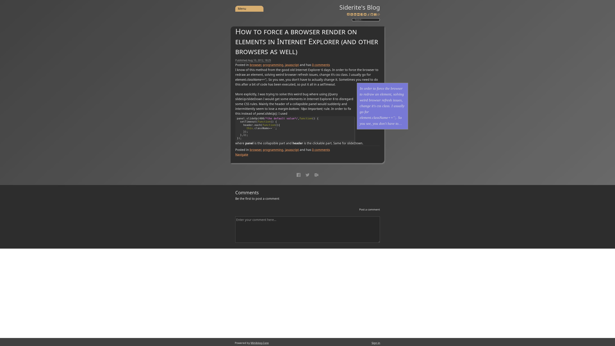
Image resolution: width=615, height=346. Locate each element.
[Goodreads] (375, 14)
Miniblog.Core (260, 343)
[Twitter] (365, 14)
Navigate (241, 154)
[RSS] (351, 14)
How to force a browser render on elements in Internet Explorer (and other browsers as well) (306, 41)
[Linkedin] (355, 14)
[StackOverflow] (368, 14)
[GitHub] (372, 14)
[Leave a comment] (378, 14)
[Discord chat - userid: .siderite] (348, 14)
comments (321, 65)
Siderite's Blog (359, 7)
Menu (242, 9)
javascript (292, 65)
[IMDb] (358, 14)
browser (255, 65)
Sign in (376, 343)
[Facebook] (362, 14)
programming (273, 65)
